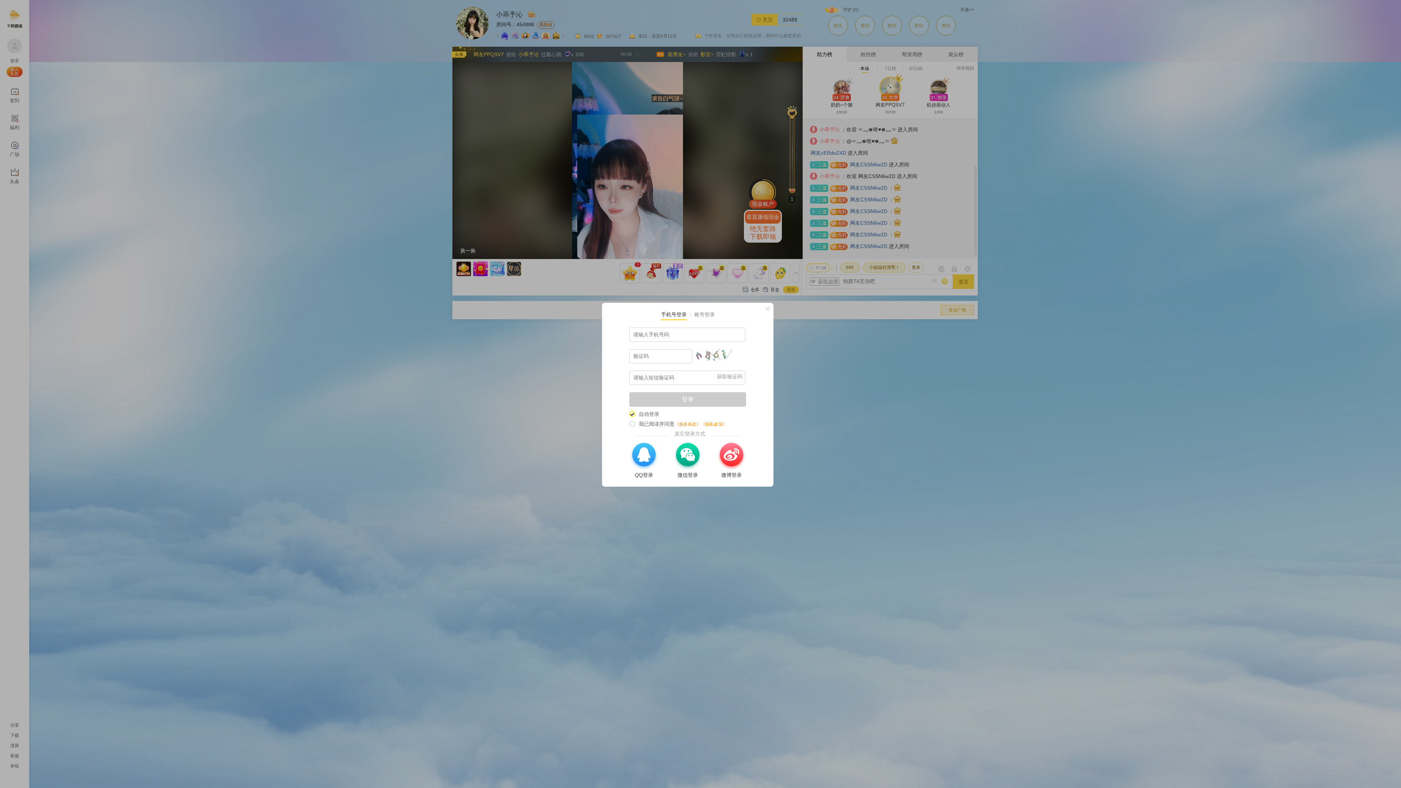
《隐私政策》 (714, 424)
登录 (688, 399)
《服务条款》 (688, 424)
